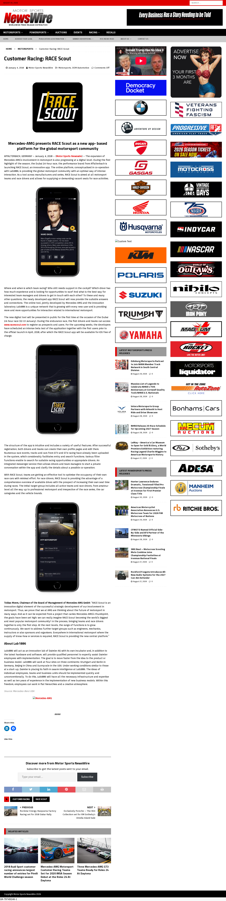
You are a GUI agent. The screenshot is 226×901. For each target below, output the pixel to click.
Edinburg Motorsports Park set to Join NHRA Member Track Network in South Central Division (147, 365)
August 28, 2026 (140, 396)
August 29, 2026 (140, 374)
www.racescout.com (15, 324)
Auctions (61, 32)
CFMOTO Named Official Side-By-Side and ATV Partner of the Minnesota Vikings (147, 532)
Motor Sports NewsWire (40, 67)
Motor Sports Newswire (69, 156)
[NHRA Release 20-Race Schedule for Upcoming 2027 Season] (121, 429)
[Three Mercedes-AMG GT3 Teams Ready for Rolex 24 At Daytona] (94, 850)
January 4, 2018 (16, 67)
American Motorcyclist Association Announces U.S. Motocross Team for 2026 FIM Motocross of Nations (147, 511)
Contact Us (143, 39)
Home (5, 39)
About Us (125, 39)
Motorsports (11, 32)
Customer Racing (21, 799)
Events (78, 32)
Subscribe (87, 776)
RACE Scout (41, 799)
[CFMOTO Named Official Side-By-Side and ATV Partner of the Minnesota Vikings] (121, 533)
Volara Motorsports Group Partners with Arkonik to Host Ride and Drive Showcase (146, 409)
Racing (93, 32)
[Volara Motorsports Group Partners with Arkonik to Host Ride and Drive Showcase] (121, 410)
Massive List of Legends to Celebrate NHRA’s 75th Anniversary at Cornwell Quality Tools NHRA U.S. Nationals (148, 388)
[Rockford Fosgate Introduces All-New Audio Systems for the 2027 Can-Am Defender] (121, 575)
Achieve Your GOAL (23, 39)
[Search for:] (206, 2)
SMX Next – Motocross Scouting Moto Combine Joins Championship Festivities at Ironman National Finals (148, 553)
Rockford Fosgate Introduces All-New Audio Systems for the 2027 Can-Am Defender (148, 574)
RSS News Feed (107, 39)
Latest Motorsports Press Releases (135, 351)
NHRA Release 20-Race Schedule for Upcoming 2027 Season (148, 427)
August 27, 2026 (140, 458)
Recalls (110, 32)
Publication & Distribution (51, 39)
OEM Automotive (80, 67)
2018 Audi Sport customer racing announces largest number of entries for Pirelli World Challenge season (21, 872)
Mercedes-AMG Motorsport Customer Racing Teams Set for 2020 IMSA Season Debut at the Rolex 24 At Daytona (57, 873)
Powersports (37, 32)
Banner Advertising (82, 39)
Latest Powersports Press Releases (135, 472)
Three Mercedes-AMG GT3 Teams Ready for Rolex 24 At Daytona (93, 870)
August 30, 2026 (140, 497)
